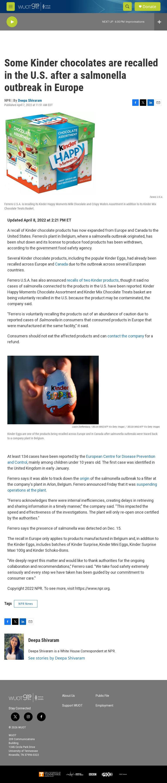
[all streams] (160, 21)
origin (84, 478)
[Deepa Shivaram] (14, 647)
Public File (102, 695)
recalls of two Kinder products (93, 280)
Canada (62, 264)
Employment (104, 705)
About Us (68, 695)
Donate (149, 6)
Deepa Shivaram (30, 100)
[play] (11, 21)
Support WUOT (72, 705)
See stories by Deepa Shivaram (56, 658)
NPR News (25, 603)
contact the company (125, 336)
